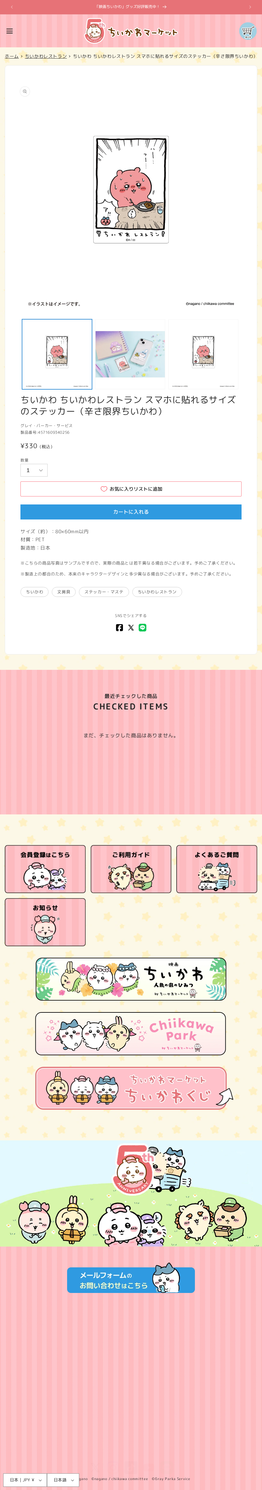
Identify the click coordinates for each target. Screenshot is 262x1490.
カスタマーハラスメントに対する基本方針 (131, 1450)
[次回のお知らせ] (250, 7)
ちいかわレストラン (157, 592)
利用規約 (131, 1330)
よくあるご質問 (131, 1405)
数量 (24, 460)
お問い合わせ (131, 1420)
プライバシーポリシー (131, 1345)
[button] (10, 31)
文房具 (63, 592)
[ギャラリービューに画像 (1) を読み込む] (57, 354)
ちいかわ (34, 592)
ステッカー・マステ (103, 592)
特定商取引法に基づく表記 (131, 1360)
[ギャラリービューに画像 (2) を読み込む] (130, 354)
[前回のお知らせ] (12, 7)
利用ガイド (131, 1390)
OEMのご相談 (131, 1435)
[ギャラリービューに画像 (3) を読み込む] (203, 354)
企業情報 (131, 1375)
